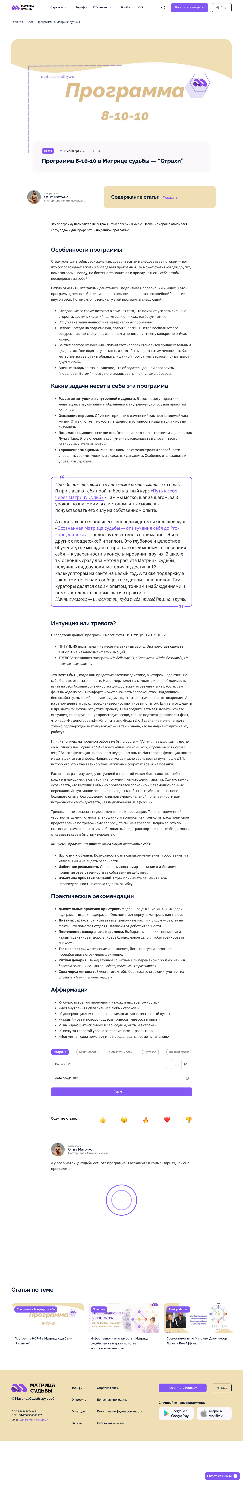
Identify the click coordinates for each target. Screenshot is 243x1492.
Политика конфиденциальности (119, 1411)
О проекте (79, 1399)
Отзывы (125, 7)
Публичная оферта (110, 1423)
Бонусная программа (112, 1399)
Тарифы (81, 7)
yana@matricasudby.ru (34, 1420)
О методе (78, 1411)
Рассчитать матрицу (189, 7)
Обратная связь (108, 1388)
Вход (223, 1387)
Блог (140, 7)
